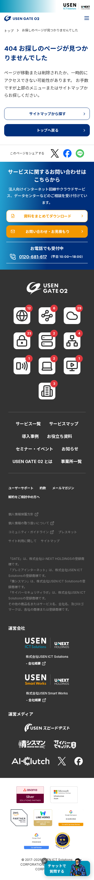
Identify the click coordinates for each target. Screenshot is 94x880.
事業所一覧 (71, 461)
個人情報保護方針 (20, 514)
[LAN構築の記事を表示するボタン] (72, 340)
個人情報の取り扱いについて (28, 523)
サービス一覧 (28, 423)
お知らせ (70, 449)
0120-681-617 (33, 256)
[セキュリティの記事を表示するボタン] (22, 340)
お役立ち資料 (59, 436)
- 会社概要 (33, 663)
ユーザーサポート (20, 488)
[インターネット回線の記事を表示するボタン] (22, 315)
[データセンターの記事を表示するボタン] (47, 340)
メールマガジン (63, 488)
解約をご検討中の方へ (24, 497)
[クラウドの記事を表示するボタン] (72, 315)
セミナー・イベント (34, 449)
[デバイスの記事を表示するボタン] (47, 366)
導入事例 (30, 436)
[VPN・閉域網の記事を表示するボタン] (47, 315)
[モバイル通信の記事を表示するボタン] (22, 366)
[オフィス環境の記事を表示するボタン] (47, 391)
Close (44, 861)
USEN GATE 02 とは (32, 461)
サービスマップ (63, 423)
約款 (43, 488)
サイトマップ (50, 541)
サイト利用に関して (22, 541)
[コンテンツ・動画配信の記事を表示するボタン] (72, 366)
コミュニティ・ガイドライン (28, 532)
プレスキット (67, 532)
